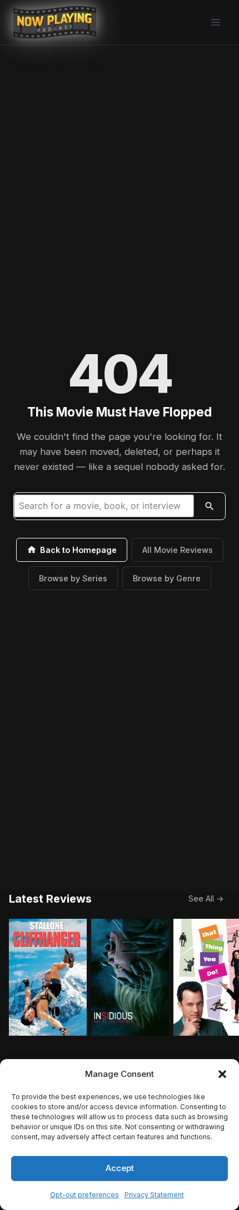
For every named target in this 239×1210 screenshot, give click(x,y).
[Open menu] (215, 22)
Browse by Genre (167, 578)
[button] (222, 1074)
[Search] (209, 506)
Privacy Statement (154, 1195)
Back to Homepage (78, 550)
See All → (205, 898)
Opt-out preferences (84, 1195)
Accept (120, 1168)
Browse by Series (73, 578)
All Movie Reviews (177, 550)
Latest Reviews (50, 898)
